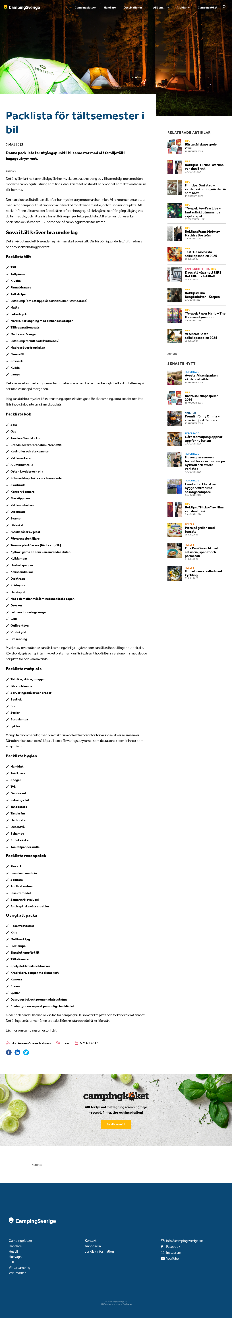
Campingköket (208, 7)
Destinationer (133, 7)
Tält (11, 1262)
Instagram (173, 1252)
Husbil (13, 1251)
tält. (54, 1030)
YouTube (172, 1258)
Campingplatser (85, 7)
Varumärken (17, 1273)
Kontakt (90, 1240)
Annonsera (93, 1246)
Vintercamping (19, 1267)
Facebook (173, 1246)
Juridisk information (99, 1251)
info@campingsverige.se (184, 1241)
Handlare (110, 7)
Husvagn (15, 1257)
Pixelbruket (127, 1304)
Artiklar (182, 7)
